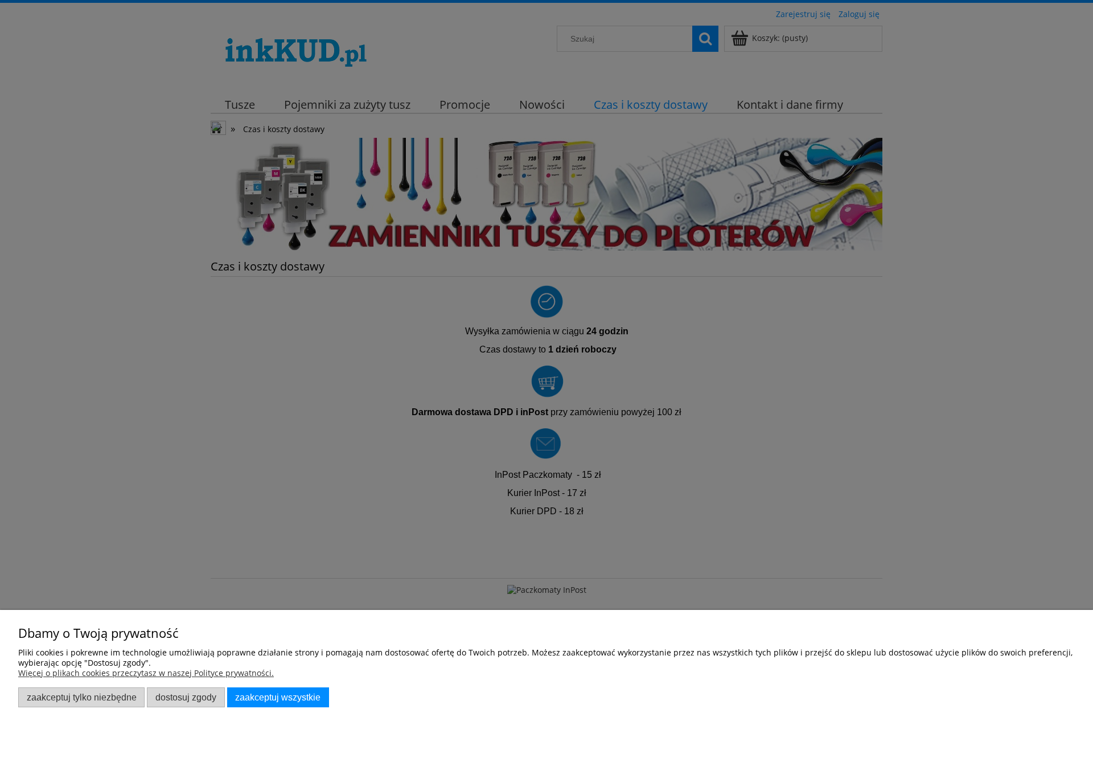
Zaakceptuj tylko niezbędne (82, 697)
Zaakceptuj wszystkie (277, 697)
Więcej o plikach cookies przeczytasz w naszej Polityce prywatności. (146, 672)
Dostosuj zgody (185, 697)
